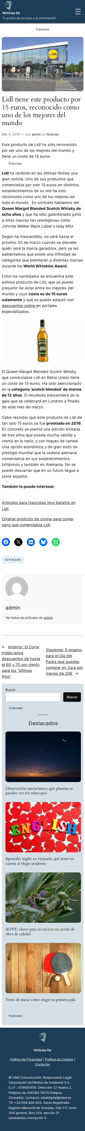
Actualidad (13, 559)
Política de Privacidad (26, 1059)
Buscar (10, 690)
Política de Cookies (59, 1059)
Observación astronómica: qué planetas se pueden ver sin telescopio (39, 790)
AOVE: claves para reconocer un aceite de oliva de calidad (40, 931)
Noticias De (11, 13)
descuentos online (19, 305)
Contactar (42, 1064)
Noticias (53, 134)
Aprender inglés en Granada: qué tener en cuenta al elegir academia (39, 861)
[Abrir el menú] (78, 11)
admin (36, 134)
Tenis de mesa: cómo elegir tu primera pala (40, 1000)
